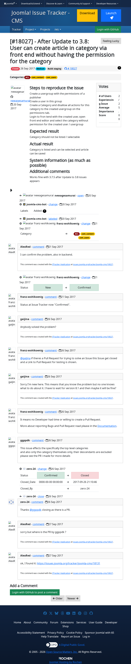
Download (87, 13)
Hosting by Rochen (65, 662)
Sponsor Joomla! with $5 (99, 632)
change (53, 204)
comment (38, 246)
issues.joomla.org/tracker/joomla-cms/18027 (93, 264)
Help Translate (49, 636)
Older (59, 598)
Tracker (16, 29)
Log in (86, 636)
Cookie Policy (74, 632)
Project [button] (29, 29)
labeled (53, 218)
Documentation (106, 426)
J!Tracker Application (61, 264)
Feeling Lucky (111, 41)
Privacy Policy (55, 632)
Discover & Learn (54, 3)
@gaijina (25, 358)
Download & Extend (30, 3)
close (41, 496)
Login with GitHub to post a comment (35, 592)
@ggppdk (35, 510)
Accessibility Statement (31, 632)
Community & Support (80, 3)
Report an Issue (70, 636)
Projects (45, 29)
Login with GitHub (108, 29)
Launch (111, 13)
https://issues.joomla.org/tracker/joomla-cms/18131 (68, 563)
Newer (71, 598)
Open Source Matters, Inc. (62, 652)
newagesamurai (20, 100)
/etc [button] (56, 29)
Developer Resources (106, 3)
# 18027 (72, 68)
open (80, 195)
